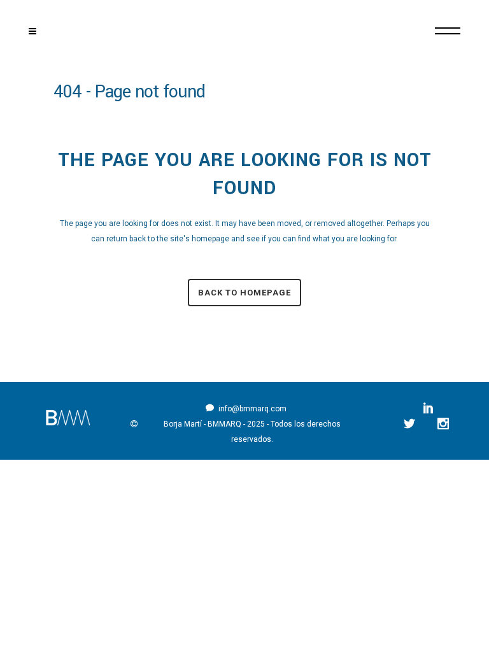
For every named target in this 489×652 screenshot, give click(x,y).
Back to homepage (244, 292)
